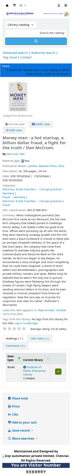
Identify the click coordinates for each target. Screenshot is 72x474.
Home (6, 66)
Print (15, 406)
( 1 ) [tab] (14, 339)
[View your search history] (65, 5)
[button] (14, 5)
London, (33, 166)
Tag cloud (10, 57)
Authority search (43, 53)
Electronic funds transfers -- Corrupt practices (32, 201)
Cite (14, 414)
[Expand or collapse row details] (58, 373)
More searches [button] (23, 438)
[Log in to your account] (58, 5)
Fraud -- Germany (13, 197)
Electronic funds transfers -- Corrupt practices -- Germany (33, 191)
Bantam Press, (48, 166)
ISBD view (15, 130)
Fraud (6, 205)
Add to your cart (24, 422)
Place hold (19, 398)
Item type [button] (10, 358)
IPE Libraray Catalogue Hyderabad (7, 5)
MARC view (42, 124)
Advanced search (15, 53)
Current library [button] (33, 360)
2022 (61, 166)
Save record (21, 430)
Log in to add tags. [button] (27, 323)
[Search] (36, 41)
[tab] (39, 339)
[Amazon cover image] (17, 96)
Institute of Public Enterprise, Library (34, 371)
